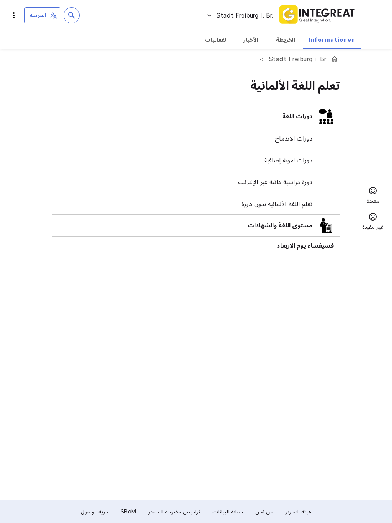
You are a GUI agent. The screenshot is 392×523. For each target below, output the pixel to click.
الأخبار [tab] (250, 39)
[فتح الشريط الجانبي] (13, 15)
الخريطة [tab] (285, 39)
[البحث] (72, 15)
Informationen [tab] (332, 39)
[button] (373, 196)
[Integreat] (317, 15)
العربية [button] (37, 15)
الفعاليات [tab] (216, 39)
